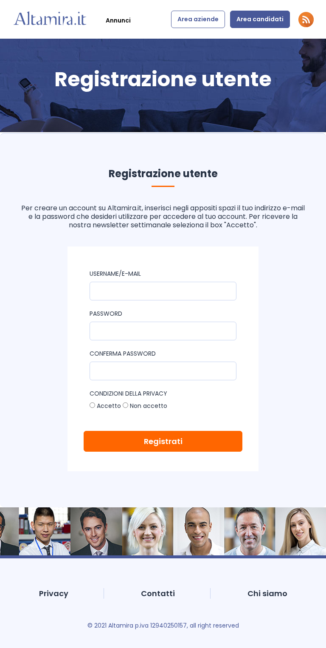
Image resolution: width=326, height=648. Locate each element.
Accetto (108, 406)
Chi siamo (267, 593)
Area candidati (260, 19)
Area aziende (198, 19)
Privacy (53, 593)
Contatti (158, 593)
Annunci (118, 20)
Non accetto (147, 406)
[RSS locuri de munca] (306, 25)
